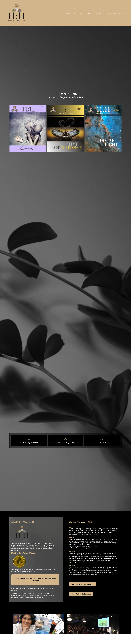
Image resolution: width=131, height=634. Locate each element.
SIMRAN (99, 13)
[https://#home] (16, 13)
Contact (122, 13)
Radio (80, 13)
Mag (73, 13)
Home (67, 13)
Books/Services (110, 13)
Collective (89, 13)
